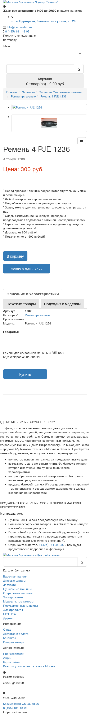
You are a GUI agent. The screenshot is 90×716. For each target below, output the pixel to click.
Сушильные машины (17, 589)
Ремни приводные (37, 315)
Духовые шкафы (14, 580)
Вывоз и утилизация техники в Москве (29, 666)
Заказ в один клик (26, 268)
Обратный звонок (15, 712)
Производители (13, 653)
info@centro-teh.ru (19, 27)
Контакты (9, 638)
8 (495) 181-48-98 (17, 31)
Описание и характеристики (32, 294)
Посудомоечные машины (20, 605)
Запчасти (9, 585)
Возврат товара (13, 642)
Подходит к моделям (62, 303)
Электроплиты (13, 609)
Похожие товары (21, 303)
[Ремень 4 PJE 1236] (49, 107)
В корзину (15, 256)
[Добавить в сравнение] (81, 140)
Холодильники (13, 597)
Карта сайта (11, 662)
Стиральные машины (17, 593)
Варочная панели (15, 576)
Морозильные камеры (18, 601)
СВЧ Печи (10, 614)
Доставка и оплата (15, 633)
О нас (7, 629)
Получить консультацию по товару (19, 37)
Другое (8, 618)
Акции (7, 658)
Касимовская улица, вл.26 (21, 703)
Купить (25, 374)
